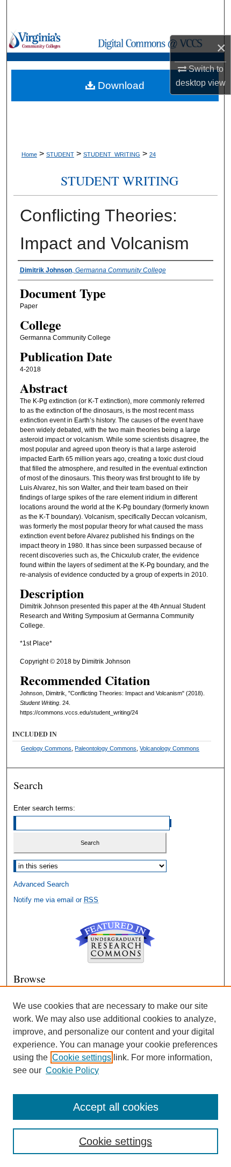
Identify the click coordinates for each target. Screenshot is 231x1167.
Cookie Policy (72, 1070)
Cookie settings (81, 1057)
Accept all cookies (115, 1107)
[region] (115, 1076)
